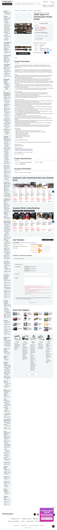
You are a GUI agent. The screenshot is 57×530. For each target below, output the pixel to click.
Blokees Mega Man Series (7, 25)
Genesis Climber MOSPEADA (7, 240)
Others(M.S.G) (7, 163)
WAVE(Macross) (8, 290)
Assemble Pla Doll (7, 447)
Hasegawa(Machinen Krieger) (8, 366)
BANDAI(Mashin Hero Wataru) (8, 341)
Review (16, 278)
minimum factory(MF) (7, 69)
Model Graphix (7, 471)
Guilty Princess (8, 67)
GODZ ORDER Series (7, 74)
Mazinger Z (7, 256)
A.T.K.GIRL (7, 187)
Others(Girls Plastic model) (8, 194)
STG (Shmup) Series (7, 453)
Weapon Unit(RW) (7, 154)
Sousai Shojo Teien (7, 110)
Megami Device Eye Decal (8, 130)
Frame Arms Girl (7, 169)
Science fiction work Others (8, 218)
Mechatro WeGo (7, 359)
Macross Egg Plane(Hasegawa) (7, 288)
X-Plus (6, 216)
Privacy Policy (16, 525)
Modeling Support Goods (8, 177)
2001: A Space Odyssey (7, 209)
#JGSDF (15, 57)
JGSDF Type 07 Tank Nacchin (46, 50)
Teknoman (7, 248)
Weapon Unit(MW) (7, 152)
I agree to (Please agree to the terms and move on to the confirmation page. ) (33, 298)
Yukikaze (6, 212)
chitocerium (7, 59)
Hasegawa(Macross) (8, 285)
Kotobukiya (42, 45)
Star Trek (7, 207)
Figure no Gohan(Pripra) (7, 401)
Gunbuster (7, 234)
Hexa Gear (7, 175)
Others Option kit (7, 429)
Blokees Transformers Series (7, 33)
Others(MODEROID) (8, 52)
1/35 (40, 46)
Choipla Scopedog (7, 309)
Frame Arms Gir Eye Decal (8, 124)
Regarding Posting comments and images (28, 242)
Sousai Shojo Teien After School (7, 112)
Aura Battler (7, 238)
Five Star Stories (6, 443)
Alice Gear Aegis (7, 106)
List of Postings (47, 239)
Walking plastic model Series (8, 445)
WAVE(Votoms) (8, 304)
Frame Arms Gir (8, 97)
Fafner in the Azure (7, 246)
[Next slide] (32, 28)
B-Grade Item (7, 464)
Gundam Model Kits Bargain (8, 13)
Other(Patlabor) (8, 334)
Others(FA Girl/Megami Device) (7, 133)
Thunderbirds (7, 211)
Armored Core (7, 440)
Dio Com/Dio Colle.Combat (7, 423)
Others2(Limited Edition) (8, 459)
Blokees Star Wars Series (7, 30)
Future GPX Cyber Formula (8, 353)
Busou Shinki (7, 108)
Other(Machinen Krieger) (8, 378)
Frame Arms (7, 167)
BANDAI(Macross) (8, 281)
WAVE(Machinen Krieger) (8, 368)
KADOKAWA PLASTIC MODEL (7, 88)
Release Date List (7, 500)
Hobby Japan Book (7, 470)
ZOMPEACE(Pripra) (8, 415)
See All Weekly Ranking (17, 210)
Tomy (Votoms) (8, 314)
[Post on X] (45, 53)
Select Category (6, 4)
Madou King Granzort (7, 250)
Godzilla (6, 203)
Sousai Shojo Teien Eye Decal (7, 127)
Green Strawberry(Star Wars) (8, 383)
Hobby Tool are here (8, 484)
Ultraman (7, 204)
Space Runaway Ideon (8, 236)
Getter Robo (7, 255)
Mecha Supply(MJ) (7, 143)
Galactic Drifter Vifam (8, 244)
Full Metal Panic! (7, 439)
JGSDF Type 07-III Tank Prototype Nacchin (24, 150)
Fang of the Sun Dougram (8, 224)
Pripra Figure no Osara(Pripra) (7, 412)
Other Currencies (44, 29)
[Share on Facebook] (48, 53)
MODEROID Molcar (7, 50)
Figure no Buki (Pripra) (7, 406)
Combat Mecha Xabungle (8, 227)
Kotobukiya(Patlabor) (8, 330)
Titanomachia (7, 46)
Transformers (7, 205)
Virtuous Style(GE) (7, 146)
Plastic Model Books (7, 474)
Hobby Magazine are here (7, 493)
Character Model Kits (7, 456)
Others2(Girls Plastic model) (8, 196)
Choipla (6, 393)
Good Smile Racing (7, 62)
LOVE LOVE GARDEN (7, 374)
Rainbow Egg (7, 376)
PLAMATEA (7, 58)
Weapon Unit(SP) (6, 157)
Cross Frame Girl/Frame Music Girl (7, 101)
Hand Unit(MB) (8, 147)
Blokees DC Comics (7, 20)
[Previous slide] (14, 28)
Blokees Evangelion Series (7, 22)
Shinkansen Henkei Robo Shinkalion (7, 252)
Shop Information (23, 525)
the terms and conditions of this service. (28, 297)
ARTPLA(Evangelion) (7, 266)
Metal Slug (7, 435)
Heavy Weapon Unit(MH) (8, 150)
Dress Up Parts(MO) (7, 161)
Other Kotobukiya (7, 179)
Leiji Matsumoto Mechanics (7, 450)
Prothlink (47, 48)
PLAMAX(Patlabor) (8, 325)
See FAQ (32, 374)
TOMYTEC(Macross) (8, 295)
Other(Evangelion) (8, 272)
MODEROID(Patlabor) (8, 322)
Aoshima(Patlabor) (8, 332)
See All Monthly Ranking (29, 210)
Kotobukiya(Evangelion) (7, 264)
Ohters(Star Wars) (7, 386)
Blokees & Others (7, 40)
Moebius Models (6, 214)
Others (6, 457)
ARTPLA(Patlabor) (8, 327)
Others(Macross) (8, 297)
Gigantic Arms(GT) (7, 159)
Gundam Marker (6, 486)
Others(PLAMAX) (8, 76)
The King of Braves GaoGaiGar (7, 232)
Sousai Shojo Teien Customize (7, 116)
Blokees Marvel (8, 17)
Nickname (17, 274)
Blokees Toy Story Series (7, 28)
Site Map (42, 525)
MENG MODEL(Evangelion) (8, 269)
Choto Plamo (7, 396)
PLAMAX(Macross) (8, 283)
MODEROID (7, 45)
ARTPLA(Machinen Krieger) (8, 370)
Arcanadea (7, 118)
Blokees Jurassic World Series (8, 36)
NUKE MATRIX (7, 185)
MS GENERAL (7, 186)
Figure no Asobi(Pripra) (7, 403)
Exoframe (7, 48)
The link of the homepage (34, 525)
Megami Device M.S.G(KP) (8, 141)
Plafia (6, 395)
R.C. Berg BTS (7, 315)
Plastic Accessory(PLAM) (7, 425)
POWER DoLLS (7, 437)
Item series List (7, 504)
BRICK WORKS (7, 372)
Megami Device (8, 104)
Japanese (22, 153)
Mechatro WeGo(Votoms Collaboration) (8, 311)
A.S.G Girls (7, 189)
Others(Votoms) (8, 317)
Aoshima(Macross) (7, 293)
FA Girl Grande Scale (7, 99)
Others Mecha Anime (7, 259)
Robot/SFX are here (7, 479)
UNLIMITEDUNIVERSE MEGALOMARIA (7, 121)
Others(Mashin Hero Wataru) (8, 345)
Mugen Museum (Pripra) (6, 408)
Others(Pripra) (7, 417)
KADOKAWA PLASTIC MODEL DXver (7, 84)
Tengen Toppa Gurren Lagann (8, 229)
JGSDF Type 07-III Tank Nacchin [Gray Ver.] (24, 149)
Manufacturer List (7, 502)
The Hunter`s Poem (7, 191)
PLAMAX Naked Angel (8, 72)
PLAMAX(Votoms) (8, 306)
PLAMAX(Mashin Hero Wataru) (8, 343)
